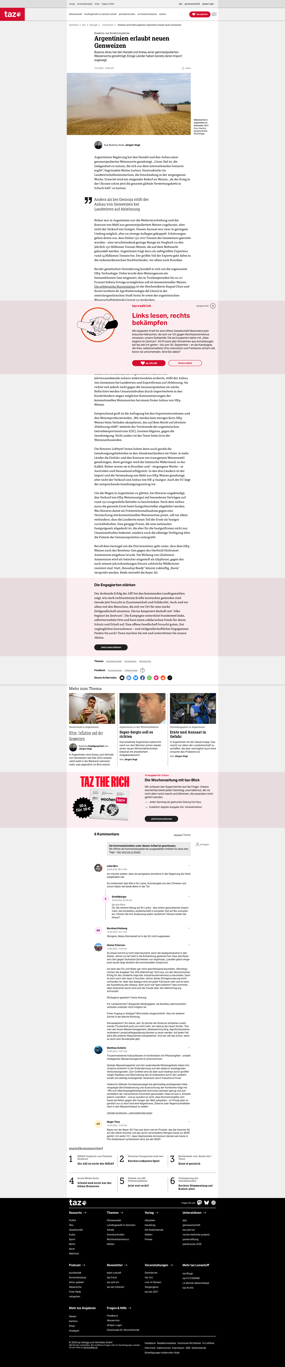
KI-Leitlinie (208, 1343)
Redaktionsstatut (167, 1343)
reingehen (74, 1296)
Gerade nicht (202, 306)
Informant (150, 1347)
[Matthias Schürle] (98, 1050)
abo (185, 1220)
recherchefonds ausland (196, 1234)
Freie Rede (75, 1291)
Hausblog (150, 1225)
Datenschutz (164, 1347)
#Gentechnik (145, 661)
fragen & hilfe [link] (108, 4)
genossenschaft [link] (192, 4)
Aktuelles (150, 1220)
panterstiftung (190, 1239)
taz (78, 1202)
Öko (84, 25)
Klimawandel (114, 1220)
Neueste (178, 835)
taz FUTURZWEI (191, 1278)
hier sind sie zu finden (128, 852)
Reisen (72, 1316)
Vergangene (151, 1287)
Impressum (178, 1347)
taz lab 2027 (151, 1291)
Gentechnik (107, 25)
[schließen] (213, 306)
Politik (72, 1220)
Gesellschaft (76, 1229)
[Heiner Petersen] (98, 947)
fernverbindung (77, 1277)
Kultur (72, 1234)
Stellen (148, 1234)
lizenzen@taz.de (90, 1347)
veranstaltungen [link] (84, 4)
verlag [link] (72, 4)
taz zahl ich (189, 1229)
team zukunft (114, 1272)
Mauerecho (75, 1287)
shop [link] (97, 4)
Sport (72, 1239)
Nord (72, 1248)
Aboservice (113, 1320)
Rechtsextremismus (118, 1239)
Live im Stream (153, 1282)
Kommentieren (115, 670)
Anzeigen (74, 1330)
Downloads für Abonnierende (123, 1330)
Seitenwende (199, 1347)
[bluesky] (206, 1204)
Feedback (112, 1315)
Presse (148, 1239)
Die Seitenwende (154, 1229)
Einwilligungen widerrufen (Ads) (162, 1352)
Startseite (73, 25)
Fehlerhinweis (131, 670)
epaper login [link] (208, 4)
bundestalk (75, 1272)
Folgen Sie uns (188, 1203)
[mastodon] (199, 1204)
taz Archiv (188, 1287)
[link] (76, 14)
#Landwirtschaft (114, 661)
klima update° (76, 1282)
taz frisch (112, 1277)
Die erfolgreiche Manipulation (115, 286)
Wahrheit (74, 1253)
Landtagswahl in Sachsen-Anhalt (121, 1227)
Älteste (187, 835)
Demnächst (151, 1272)
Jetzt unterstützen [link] (111, 647)
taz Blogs (188, 1273)
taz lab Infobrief (115, 1287)
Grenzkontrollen (115, 1234)
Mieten (111, 1244)
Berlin (72, 1244)
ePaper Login (114, 1325)
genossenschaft (191, 1225)
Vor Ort (149, 1277)
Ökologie (93, 25)
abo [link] (180, 4)
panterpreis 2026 (192, 1244)
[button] (214, 14)
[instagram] (213, 1204)
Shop (72, 1325)
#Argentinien (130, 661)
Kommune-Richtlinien (190, 1343)
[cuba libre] (98, 868)
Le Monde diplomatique (196, 1283)
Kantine (73, 1321)
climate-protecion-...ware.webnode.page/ (129, 1113)
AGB (188, 1347)
